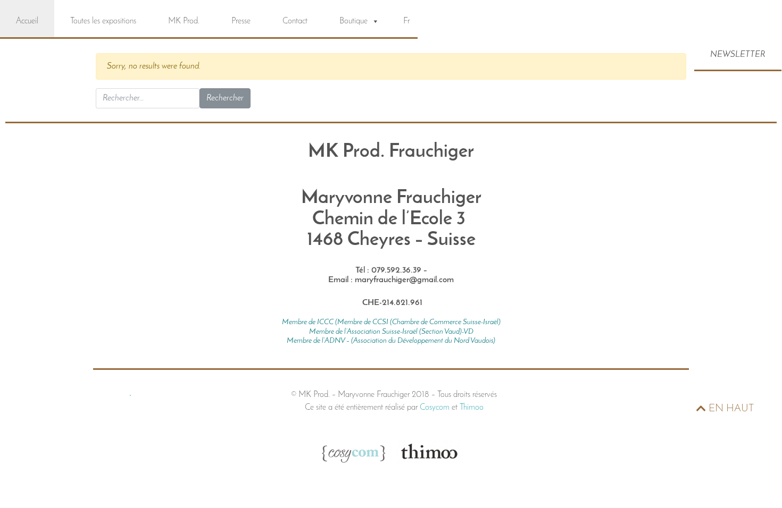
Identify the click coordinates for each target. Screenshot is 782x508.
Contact (294, 21)
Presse (241, 21)
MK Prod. (183, 21)
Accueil (27, 21)
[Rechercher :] (147, 98)
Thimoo (472, 407)
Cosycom (435, 407)
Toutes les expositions (103, 21)
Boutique (353, 21)
